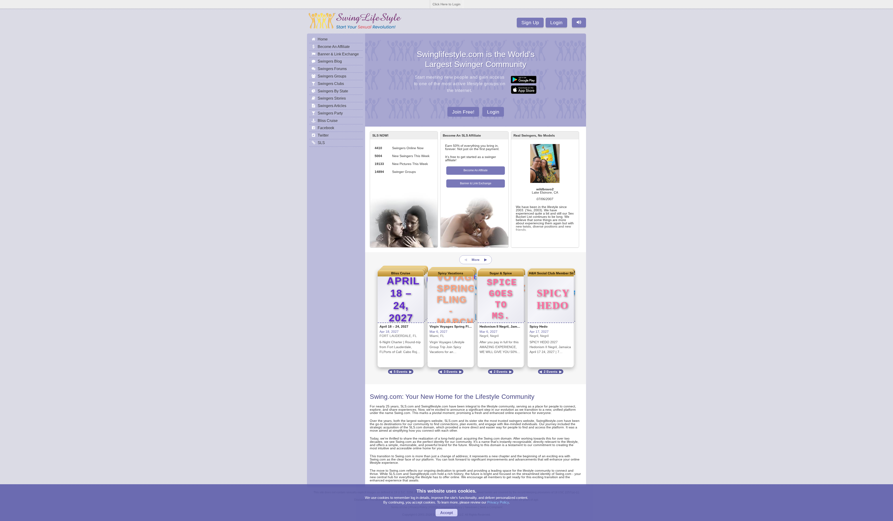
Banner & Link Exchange (475, 183)
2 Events (500, 371)
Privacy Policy (498, 502)
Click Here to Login (446, 4)
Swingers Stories (332, 98)
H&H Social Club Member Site (550, 273)
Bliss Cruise (400, 273)
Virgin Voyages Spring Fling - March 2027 (462, 326)
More (476, 259)
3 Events (450, 371)
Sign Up (530, 22)
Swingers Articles (332, 106)
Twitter (323, 135)
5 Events (400, 371)
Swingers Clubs (331, 83)
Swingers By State (333, 91)
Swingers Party (330, 113)
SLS (321, 143)
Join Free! (463, 111)
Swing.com (386, 396)
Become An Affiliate (475, 170)
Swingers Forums (332, 69)
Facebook (326, 128)
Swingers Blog (330, 61)
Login (556, 22)
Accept (446, 513)
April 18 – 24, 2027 (394, 326)
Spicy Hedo (539, 326)
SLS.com (407, 406)
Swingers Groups (332, 76)
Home (323, 39)
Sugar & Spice (501, 273)
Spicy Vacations (450, 273)
